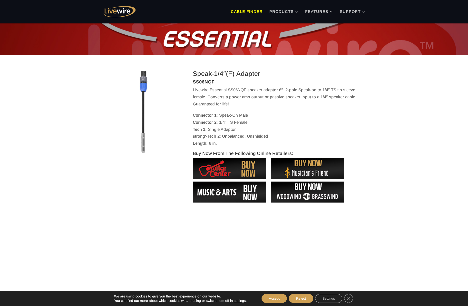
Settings (328, 298)
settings (240, 301)
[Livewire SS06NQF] (143, 151)
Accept (274, 298)
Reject (301, 298)
